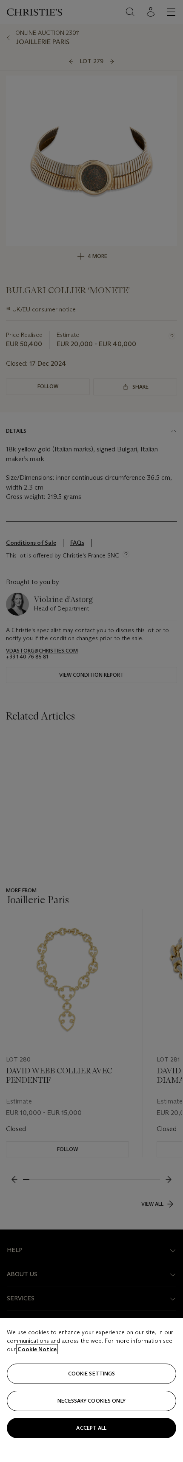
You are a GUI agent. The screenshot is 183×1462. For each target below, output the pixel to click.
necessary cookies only (91, 1401)
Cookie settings (91, 1373)
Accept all (91, 1428)
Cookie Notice (37, 1349)
